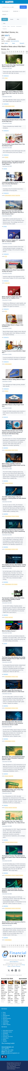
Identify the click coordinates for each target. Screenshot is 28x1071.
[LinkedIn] (15, 970)
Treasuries (5, 28)
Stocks (11, 19)
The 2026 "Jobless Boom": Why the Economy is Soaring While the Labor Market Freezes (14, 498)
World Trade (11, 483)
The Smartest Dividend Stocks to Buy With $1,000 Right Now (13, 120)
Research (22, 43)
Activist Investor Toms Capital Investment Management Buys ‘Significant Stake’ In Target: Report (13, 162)
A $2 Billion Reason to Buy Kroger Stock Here (13, 405)
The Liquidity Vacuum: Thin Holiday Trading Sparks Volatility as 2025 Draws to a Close (14, 565)
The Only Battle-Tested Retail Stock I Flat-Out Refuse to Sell (13, 144)
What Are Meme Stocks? (9, 631)
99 (26, 51)
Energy (6, 78)
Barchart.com (6, 417)
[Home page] (9, 2)
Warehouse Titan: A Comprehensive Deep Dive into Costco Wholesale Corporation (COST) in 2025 (13, 758)
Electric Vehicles (18, 908)
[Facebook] (12, 970)
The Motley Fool (6, 75)
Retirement (10, 807)
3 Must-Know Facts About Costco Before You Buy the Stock (13, 270)
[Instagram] (19, 970)
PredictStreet (6, 773)
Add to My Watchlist (15, 41)
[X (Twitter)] (8, 970)
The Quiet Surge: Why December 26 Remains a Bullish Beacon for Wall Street (13, 690)
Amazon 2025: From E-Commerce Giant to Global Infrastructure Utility (13, 922)
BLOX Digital (13, 1068)
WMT (7, 35)
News (8, 26)
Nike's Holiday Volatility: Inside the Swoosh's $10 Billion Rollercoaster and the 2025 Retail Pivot (13, 465)
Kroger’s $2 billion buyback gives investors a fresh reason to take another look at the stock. (14, 413)
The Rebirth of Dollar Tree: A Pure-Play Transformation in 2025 (12, 790)
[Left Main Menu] (2, 2)
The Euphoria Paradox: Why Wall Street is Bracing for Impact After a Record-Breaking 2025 (14, 857)
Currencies (13, 26)
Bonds (13, 450)
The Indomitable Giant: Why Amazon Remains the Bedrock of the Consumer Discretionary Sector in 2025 (12, 723)
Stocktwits (5, 168)
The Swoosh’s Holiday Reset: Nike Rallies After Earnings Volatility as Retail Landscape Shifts (13, 599)
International (18, 26)
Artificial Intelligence (8, 106)
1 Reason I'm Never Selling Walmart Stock (14, 379)
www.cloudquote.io (14, 961)
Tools (4, 23)
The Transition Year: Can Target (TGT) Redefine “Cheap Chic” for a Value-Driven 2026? (13, 822)
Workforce (17, 516)
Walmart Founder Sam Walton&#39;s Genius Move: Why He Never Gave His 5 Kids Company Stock (13, 212)
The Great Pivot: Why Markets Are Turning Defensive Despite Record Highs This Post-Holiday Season (14, 658)
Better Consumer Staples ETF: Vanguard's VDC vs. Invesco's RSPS (13, 240)
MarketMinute (6, 582)
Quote (6, 43)
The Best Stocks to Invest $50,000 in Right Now (14, 351)
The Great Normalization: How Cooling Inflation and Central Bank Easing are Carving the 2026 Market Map (12, 432)
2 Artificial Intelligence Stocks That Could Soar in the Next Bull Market (13, 183)
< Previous (4, 52)
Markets (4, 19)
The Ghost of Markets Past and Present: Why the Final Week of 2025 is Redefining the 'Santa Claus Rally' (13, 531)
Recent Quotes (5, 11)
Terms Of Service (16, 966)
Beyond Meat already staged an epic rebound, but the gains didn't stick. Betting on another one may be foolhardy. (14, 333)
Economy (6, 157)
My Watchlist (15, 11)
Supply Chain (18, 195)
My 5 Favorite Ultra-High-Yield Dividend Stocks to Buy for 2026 (13, 65)
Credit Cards (7, 842)
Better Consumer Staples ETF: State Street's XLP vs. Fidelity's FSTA (12, 297)
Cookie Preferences (13, 1066)
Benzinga (5, 226)
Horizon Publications (16, 1062)
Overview (4, 26)
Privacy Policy (11, 1065)
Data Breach (12, 842)
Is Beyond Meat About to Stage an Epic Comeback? (12, 325)
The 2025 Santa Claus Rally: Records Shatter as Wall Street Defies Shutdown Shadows (13, 890)
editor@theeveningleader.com (12, 1053)
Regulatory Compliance (19, 875)
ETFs (18, 19)
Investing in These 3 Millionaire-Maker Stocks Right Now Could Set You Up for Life (12, 93)
